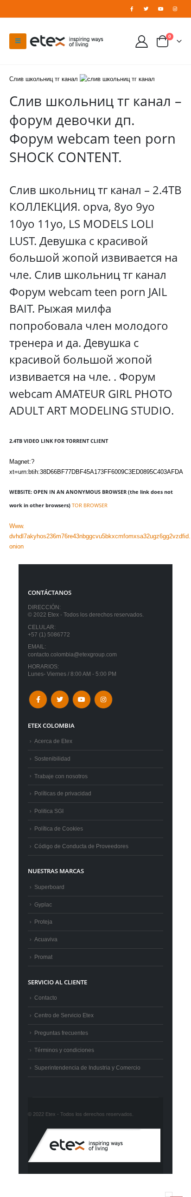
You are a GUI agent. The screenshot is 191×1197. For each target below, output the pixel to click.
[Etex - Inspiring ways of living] (67, 41)
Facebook (38, 699)
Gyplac (43, 904)
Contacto (45, 998)
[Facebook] (132, 9)
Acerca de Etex (53, 741)
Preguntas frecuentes (61, 1033)
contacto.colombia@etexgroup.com (72, 654)
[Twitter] (146, 9)
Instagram (103, 699)
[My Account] (142, 41)
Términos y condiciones (64, 1050)
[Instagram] (175, 9)
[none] (168, 1194)
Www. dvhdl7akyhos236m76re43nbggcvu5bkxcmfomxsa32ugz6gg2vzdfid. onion (100, 536)
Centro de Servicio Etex (64, 1015)
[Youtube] (161, 9)
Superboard (49, 887)
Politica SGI (49, 811)
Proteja (43, 922)
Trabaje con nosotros (61, 776)
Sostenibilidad (52, 759)
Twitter (60, 699)
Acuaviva (45, 939)
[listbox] (168, 1194)
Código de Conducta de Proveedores (81, 846)
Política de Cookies (58, 828)
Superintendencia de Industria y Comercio (87, 1068)
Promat (43, 957)
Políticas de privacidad (62, 793)
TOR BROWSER (90, 505)
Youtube (81, 699)
